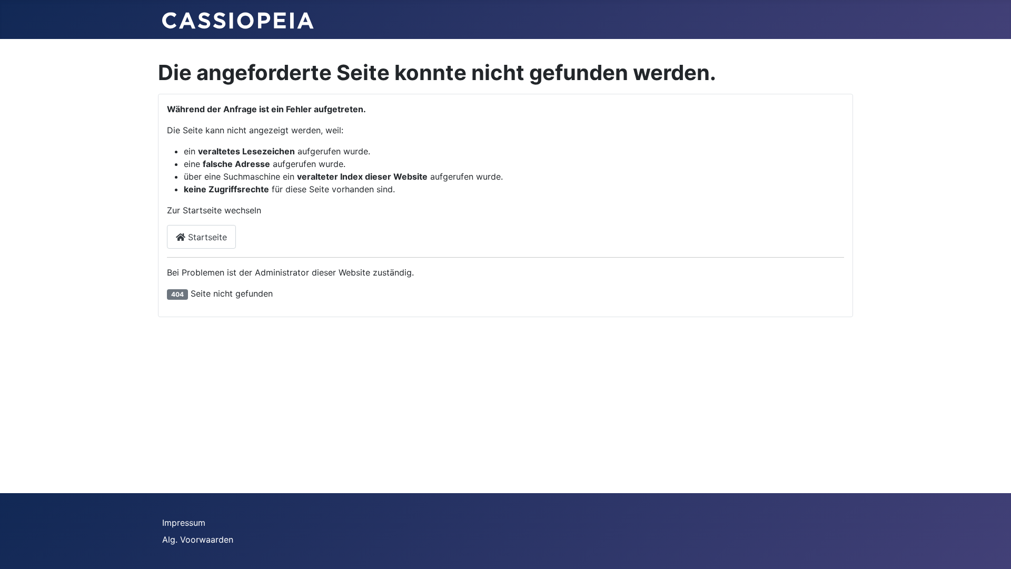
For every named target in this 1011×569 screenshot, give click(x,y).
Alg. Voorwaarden (197, 539)
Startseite (206, 237)
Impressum (183, 522)
